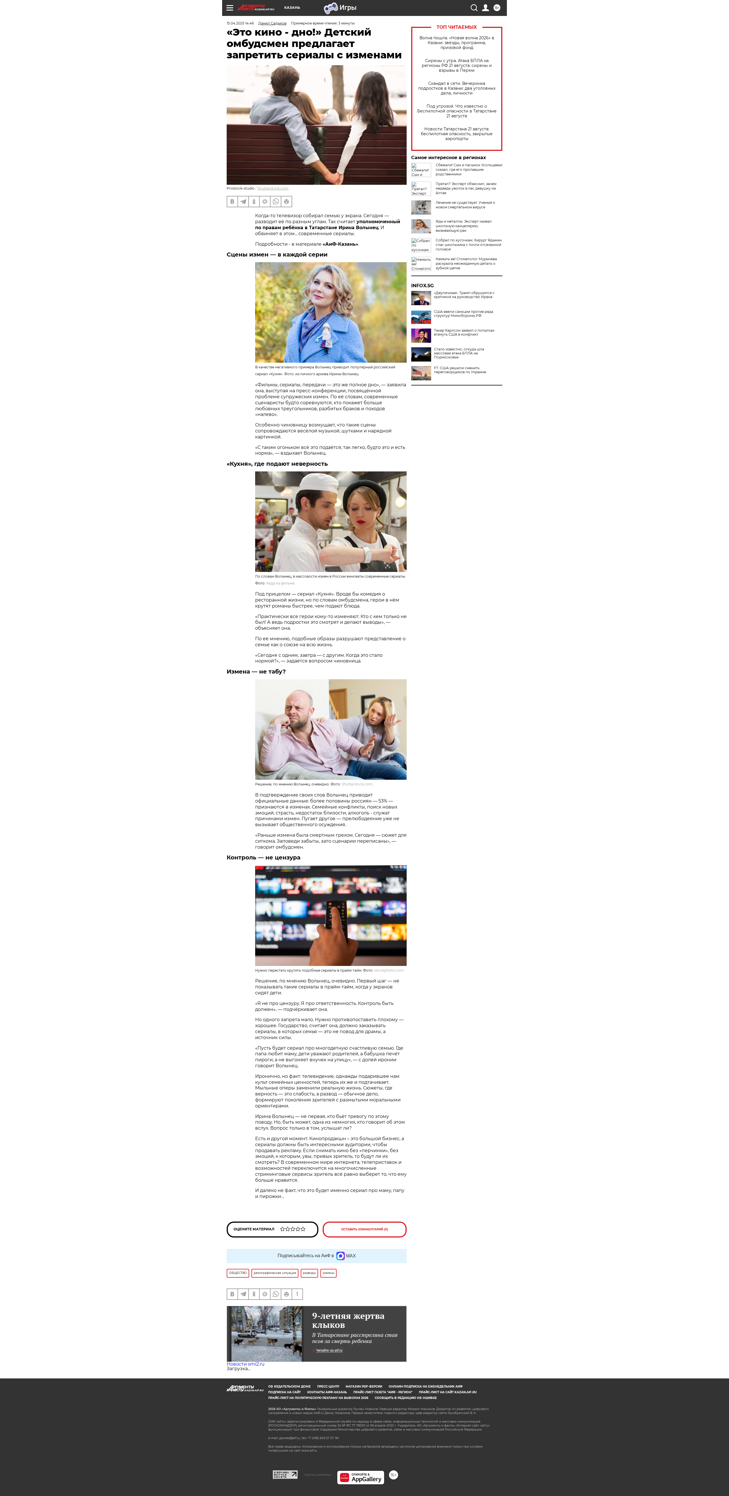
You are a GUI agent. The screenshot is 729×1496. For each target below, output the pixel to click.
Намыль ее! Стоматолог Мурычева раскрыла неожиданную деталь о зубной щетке (466, 263)
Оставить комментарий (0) (364, 1229)
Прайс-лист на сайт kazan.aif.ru (448, 1392)
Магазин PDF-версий (364, 1386)
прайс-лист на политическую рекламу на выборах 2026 (318, 1398)
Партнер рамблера (317, 1474)
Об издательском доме (289, 1386)
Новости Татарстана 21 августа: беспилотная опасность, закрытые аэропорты (457, 134)
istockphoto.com (389, 970)
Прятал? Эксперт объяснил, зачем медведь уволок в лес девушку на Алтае (466, 188)
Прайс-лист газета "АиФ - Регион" (382, 1392)
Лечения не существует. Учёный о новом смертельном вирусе (465, 204)
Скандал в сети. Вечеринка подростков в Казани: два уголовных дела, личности (456, 88)
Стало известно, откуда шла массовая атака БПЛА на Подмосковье (459, 353)
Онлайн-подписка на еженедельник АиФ (426, 1386)
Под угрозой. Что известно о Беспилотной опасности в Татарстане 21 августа (457, 111)
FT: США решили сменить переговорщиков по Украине (460, 370)
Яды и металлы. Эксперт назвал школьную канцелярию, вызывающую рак (464, 226)
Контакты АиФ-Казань (327, 1392)
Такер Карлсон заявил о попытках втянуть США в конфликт (464, 332)
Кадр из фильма (280, 583)
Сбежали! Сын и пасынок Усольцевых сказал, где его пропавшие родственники (469, 169)
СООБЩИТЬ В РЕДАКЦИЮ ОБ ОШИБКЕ (406, 1398)
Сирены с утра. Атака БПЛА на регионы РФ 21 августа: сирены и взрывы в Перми (457, 65)
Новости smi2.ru (246, 1364)
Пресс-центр (328, 1386)
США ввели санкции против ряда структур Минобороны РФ (463, 314)
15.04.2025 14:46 (240, 23)
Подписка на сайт (284, 1392)
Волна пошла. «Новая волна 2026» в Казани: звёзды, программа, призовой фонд (456, 43)
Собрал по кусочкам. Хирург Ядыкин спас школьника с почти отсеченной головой (469, 244)
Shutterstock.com (272, 188)
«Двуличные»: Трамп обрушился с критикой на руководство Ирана (464, 295)
